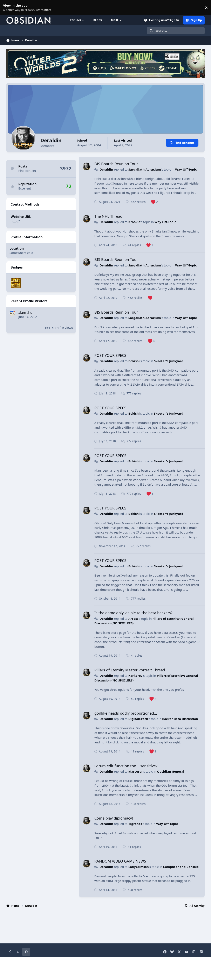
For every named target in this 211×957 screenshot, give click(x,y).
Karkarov (135, 675)
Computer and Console (181, 867)
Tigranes (135, 824)
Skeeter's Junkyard (168, 361)
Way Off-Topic (186, 169)
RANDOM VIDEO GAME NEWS (120, 861)
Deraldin (106, 169)
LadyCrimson (138, 867)
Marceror (135, 771)
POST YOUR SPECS (110, 355)
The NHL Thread (108, 216)
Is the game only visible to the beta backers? (133, 612)
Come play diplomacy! (113, 818)
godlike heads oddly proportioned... (125, 713)
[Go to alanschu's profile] (12, 313)
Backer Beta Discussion (180, 719)
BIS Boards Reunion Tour (116, 163)
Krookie (134, 222)
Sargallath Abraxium (144, 169)
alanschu (25, 312)
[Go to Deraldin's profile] (86, 166)
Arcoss (133, 618)
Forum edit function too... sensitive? (125, 765)
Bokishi (134, 361)
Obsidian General (170, 771)
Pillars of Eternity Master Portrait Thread (129, 669)
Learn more (8, 7)
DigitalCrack (138, 719)
